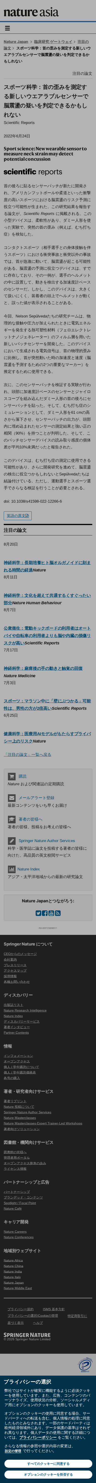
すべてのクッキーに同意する (48, 1463)
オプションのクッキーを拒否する (48, 1474)
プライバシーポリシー (38, 1437)
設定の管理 (13, 1451)
